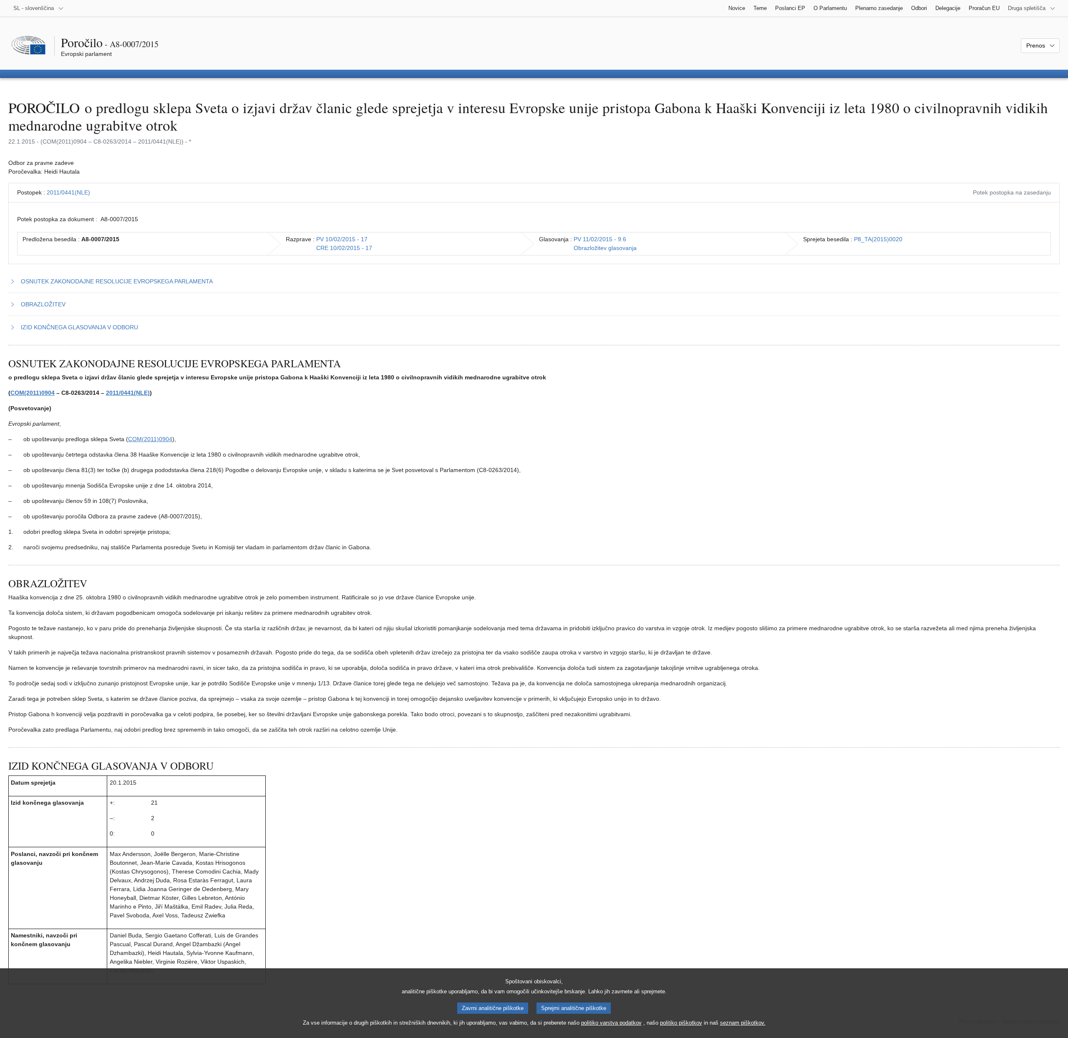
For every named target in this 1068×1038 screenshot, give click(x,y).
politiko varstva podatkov (611, 1023)
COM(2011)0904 (32, 392)
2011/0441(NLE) (68, 192)
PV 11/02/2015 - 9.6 (600, 239)
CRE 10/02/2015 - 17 (344, 248)
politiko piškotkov (681, 1023)
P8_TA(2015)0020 (878, 239)
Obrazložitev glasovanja (605, 248)
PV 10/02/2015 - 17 (342, 239)
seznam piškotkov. (743, 1023)
